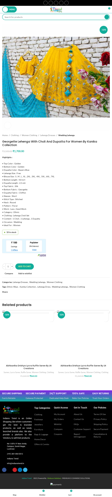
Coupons (58, 434)
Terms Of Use (100, 414)
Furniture (38, 429)
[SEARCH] (106, 17)
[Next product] (108, 135)
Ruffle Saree (26, 372)
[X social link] (51, 3)
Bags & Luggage (41, 434)
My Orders (59, 419)
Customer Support (82, 429)
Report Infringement (80, 435)
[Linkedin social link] (61, 3)
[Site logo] (56, 9)
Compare (58, 429)
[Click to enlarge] (7, 125)
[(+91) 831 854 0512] (4, 454)
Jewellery (38, 424)
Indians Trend (12, 459)
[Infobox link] (12, 396)
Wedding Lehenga (66, 135)
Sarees (6, 372)
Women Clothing (29, 135)
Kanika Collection (28, 287)
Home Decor (40, 439)
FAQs (76, 424)
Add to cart (24, 266)
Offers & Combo (41, 444)
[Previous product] (102, 135)
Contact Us (79, 419)
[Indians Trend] (4, 458)
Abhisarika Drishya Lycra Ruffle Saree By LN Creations (28, 367)
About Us (78, 414)
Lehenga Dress (43, 287)
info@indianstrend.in (15, 463)
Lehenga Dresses (47, 135)
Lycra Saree (15, 372)
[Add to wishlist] (51, 314)
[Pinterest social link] (56, 3)
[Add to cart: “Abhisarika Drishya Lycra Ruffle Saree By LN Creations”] (51, 319)
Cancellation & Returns (100, 435)
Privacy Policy (100, 419)
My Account (59, 414)
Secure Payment (101, 429)
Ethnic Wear (12, 287)
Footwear (38, 419)
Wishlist (57, 424)
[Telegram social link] (66, 3)
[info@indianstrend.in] (4, 463)
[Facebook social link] (45, 3)
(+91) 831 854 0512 (15, 454)
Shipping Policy (101, 424)
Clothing (15, 135)
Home (5, 135)
